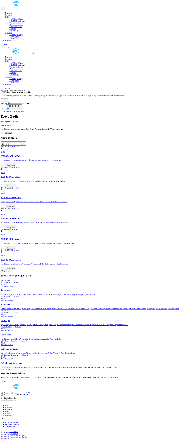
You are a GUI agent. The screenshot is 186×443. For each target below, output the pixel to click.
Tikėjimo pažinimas (16, 23)
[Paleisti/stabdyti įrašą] (4, 100)
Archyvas (12, 29)
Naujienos (8, 13)
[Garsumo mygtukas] (14, 107)
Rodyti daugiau (6, 271)
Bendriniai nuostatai (12, 424)
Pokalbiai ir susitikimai (17, 21)
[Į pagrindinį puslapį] (16, 53)
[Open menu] (3, 8)
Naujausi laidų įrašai (16, 25)
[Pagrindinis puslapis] (16, 6)
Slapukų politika (10, 426)
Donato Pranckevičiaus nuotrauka (12, 111)
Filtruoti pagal (6, 280)
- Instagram (14, 434)
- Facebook (13, 432)
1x (3, 109)
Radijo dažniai (14, 37)
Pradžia (7, 405)
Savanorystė (13, 39)
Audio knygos (14, 31)
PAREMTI (4, 44)
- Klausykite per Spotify (18, 436)
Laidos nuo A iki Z (15, 27)
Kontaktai (8, 40)
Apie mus (8, 33)
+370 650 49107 (26, 394)
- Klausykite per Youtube (18, 437)
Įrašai (7, 17)
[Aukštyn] (3, 440)
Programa (8, 15)
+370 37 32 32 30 (23, 392)
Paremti (3, 381)
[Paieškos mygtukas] (3, 46)
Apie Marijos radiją (16, 35)
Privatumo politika (11, 422)
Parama (7, 413)
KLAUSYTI (8, 133)
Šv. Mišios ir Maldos (16, 19)
